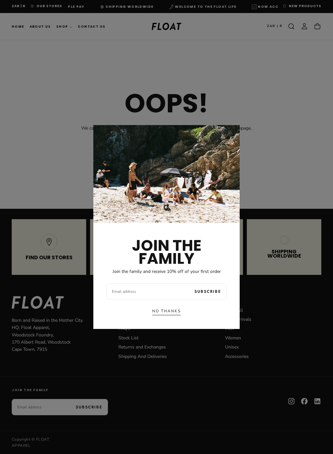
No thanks (166, 311)
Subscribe (207, 291)
